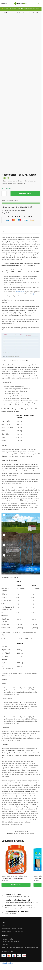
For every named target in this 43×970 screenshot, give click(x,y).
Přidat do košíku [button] (16, 885)
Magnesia (34, 294)
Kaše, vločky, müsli (20, 876)
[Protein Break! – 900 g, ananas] (16, 859)
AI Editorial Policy (6, 963)
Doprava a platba (7, 939)
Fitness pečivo (38, 876)
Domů (3, 13)
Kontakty (5, 944)
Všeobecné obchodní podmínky (12, 928)
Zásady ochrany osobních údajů (12, 931)
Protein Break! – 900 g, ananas (12, 878)
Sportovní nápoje (21, 13)
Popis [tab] (4, 231)
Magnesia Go (20, 292)
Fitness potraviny (10, 13)
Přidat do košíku (25, 193)
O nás (3, 926)
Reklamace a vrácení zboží (11, 942)
